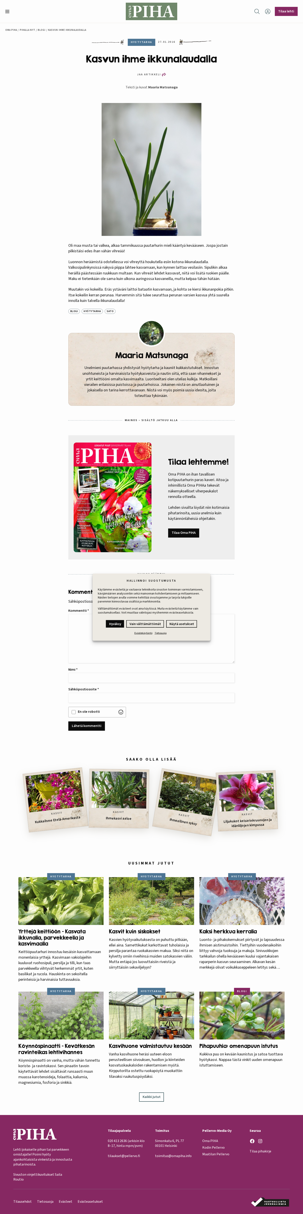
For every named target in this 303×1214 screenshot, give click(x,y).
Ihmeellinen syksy (183, 821)
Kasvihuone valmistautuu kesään (150, 1046)
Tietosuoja (161, 633)
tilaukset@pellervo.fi (124, 1156)
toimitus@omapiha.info (173, 1156)
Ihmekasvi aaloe (119, 818)
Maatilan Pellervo (215, 1154)
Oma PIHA (210, 1140)
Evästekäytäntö (143, 633)
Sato (110, 311)
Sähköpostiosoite (83, 689)
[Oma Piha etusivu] (151, 11)
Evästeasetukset (90, 1201)
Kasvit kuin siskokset (134, 931)
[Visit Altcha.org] (120, 712)
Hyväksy (115, 624)
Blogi (41, 30)
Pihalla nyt (27, 30)
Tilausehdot (22, 1201)
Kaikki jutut (152, 1096)
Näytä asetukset (181, 624)
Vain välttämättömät (145, 624)
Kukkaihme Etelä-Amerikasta (58, 819)
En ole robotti (89, 711)
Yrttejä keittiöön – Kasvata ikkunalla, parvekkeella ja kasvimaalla (52, 937)
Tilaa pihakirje (260, 1151)
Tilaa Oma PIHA (184, 532)
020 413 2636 (117, 1140)
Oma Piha (11, 30)
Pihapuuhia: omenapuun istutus (238, 1046)
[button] (9, 11)
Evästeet (65, 1201)
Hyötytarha (92, 311)
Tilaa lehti (286, 11)
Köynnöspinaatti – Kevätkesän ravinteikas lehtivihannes (56, 1049)
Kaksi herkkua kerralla (228, 931)
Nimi (73, 669)
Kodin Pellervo (213, 1147)
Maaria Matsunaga (163, 87)
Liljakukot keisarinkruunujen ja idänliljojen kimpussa (247, 822)
